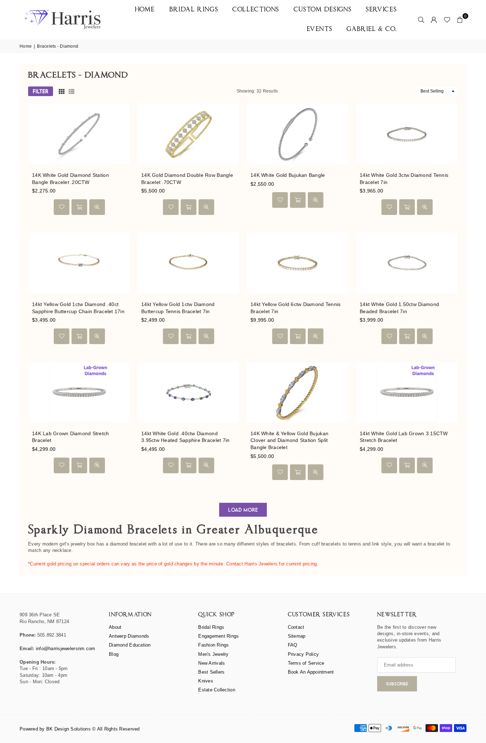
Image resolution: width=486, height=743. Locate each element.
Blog (113, 654)
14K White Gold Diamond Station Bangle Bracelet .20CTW (70, 178)
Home (145, 9)
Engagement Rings (218, 636)
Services (381, 9)
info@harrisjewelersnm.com (65, 648)
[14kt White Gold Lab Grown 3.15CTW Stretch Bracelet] (407, 392)
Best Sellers (211, 672)
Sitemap (297, 636)
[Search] (421, 19)
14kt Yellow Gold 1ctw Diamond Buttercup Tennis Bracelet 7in (178, 307)
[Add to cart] (79, 207)
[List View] (71, 91)
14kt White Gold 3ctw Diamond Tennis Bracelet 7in (404, 178)
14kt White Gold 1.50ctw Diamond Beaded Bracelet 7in (399, 307)
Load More (243, 510)
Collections (255, 9)
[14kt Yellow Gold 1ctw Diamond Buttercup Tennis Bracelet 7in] (188, 263)
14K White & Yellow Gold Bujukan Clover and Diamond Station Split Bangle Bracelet (289, 440)
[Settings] (434, 19)
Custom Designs (323, 9)
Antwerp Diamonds (129, 636)
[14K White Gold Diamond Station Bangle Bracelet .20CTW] (79, 134)
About (115, 627)
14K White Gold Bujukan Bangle (287, 175)
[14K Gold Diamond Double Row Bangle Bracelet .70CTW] (188, 134)
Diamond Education (129, 645)
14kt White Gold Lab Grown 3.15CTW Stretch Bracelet (404, 437)
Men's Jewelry (213, 654)
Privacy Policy (303, 654)
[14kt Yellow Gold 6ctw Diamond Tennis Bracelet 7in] (297, 263)
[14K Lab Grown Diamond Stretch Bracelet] (79, 392)
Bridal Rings (193, 9)
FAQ (292, 645)
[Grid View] (62, 91)
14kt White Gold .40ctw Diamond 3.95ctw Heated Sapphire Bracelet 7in (185, 437)
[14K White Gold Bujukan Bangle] (297, 134)
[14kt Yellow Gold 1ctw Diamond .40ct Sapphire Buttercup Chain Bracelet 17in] (79, 263)
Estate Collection (216, 689)
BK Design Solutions (68, 729)
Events (320, 29)
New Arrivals (211, 663)
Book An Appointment (311, 672)
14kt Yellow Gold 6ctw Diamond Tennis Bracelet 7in (295, 307)
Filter (40, 91)
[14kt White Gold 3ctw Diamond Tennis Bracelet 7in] (407, 134)
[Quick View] (97, 207)
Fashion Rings (213, 645)
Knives (205, 681)
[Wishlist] (447, 19)
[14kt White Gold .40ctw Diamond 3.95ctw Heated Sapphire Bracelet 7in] (188, 392)
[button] (460, 19)
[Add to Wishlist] (61, 207)
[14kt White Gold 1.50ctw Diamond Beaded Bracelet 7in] (407, 263)
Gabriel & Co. (372, 29)
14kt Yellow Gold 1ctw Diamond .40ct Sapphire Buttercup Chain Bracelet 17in (78, 307)
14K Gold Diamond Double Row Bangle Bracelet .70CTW (187, 178)
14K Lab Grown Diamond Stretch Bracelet (70, 437)
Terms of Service (306, 663)
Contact (296, 627)
